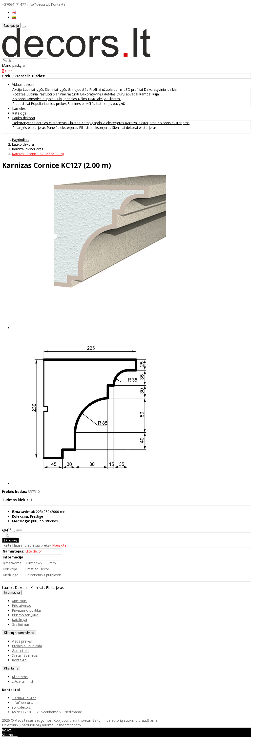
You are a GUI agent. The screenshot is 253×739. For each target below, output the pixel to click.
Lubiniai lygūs (34, 89)
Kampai (145, 94)
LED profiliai (134, 89)
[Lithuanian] (14, 17)
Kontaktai (58, 4)
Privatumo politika (26, 610)
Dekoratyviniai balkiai (160, 89)
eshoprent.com (69, 725)
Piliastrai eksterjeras (95, 127)
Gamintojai (20, 650)
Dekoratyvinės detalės (98, 94)
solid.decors (21, 707)
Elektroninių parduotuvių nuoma (27, 725)
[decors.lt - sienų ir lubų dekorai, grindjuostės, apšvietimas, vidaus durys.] (76, 55)
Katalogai (19, 113)
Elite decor (33, 551)
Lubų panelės (66, 98)
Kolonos (19, 98)
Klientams (11, 668)
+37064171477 (14, 4)
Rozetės (19, 94)
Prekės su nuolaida (27, 646)
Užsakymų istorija (26, 681)
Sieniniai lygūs (56, 89)
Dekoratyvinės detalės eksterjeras (40, 122)
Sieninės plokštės (82, 103)
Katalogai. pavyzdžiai (112, 103)
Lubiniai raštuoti (39, 94)
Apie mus (19, 601)
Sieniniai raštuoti (66, 94)
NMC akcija (97, 98)
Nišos (83, 98)
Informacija (12, 592)
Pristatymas (21, 605)
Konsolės (34, 98)
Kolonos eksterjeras (173, 122)
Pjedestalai (21, 103)
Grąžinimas (21, 624)
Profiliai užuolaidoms (106, 89)
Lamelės (19, 108)
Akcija (17, 89)
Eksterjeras (55, 587)
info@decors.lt (38, 4)
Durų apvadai (128, 94)
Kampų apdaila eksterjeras (103, 122)
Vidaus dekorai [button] (23, 84)
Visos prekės (22, 641)
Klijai (156, 94)
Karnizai (36, 587)
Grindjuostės (78, 89)
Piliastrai (114, 98)
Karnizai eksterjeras (141, 122)
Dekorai (21, 587)
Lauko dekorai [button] (23, 117)
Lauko (7, 587)
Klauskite (59, 545)
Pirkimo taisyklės (25, 615)
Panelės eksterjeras (63, 127)
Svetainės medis (25, 655)
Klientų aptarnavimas (19, 633)
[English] (14, 12)
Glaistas (74, 122)
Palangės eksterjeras (29, 127)
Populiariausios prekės (49, 103)
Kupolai (48, 98)
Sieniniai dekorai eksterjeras (134, 127)
